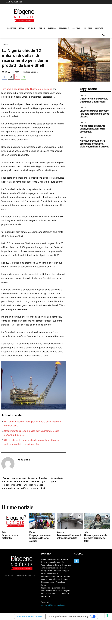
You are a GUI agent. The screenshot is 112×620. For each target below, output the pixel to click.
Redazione (32, 72)
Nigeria (34, 488)
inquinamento (36, 484)
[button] (103, 35)
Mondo (83, 95)
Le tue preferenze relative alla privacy (68, 616)
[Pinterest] (17, 77)
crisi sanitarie (56, 478)
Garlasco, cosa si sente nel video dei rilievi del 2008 (95, 538)
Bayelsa (43, 478)
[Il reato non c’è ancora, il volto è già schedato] (70, 521)
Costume (60, 532)
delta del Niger (38, 481)
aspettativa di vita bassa (24, 478)
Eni (25, 484)
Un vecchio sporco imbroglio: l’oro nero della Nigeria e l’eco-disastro (95, 113)
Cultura (5, 44)
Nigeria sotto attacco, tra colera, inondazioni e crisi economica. (92, 128)
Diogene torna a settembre (10, 537)
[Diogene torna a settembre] (15, 521)
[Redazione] (7, 463)
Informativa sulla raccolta (30, 616)
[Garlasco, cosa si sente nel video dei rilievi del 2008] (97, 521)
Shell (42, 488)
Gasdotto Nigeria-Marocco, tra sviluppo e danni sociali (94, 100)
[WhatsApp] (23, 77)
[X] (11, 77)
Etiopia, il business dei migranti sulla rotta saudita (40, 538)
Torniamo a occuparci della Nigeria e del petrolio (26, 89)
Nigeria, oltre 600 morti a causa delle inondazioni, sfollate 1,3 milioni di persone (94, 143)
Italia (4, 532)
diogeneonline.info (11, 484)
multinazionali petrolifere (15, 488)
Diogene (52, 481)
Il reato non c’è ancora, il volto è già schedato (69, 537)
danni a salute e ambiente (15, 481)
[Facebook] (4, 77)
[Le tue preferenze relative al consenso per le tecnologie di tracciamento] (107, 615)
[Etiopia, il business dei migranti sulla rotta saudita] (42, 521)
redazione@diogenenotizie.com (54, 605)
